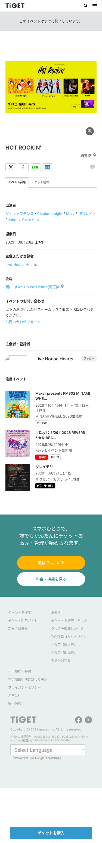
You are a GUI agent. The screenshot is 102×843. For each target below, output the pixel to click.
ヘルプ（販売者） (64, 652)
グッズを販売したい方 (67, 629)
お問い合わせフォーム (23, 321)
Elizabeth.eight (50, 213)
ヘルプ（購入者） (64, 645)
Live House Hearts (21, 264)
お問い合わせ (61, 660)
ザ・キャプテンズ (19, 213)
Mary (70, 213)
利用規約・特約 (19, 671)
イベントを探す (19, 613)
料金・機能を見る (51, 579)
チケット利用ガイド (23, 621)
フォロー (89, 358)
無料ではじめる (51, 562)
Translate (53, 758)
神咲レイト (87, 213)
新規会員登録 (18, 629)
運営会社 (14, 695)
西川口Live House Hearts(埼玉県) (33, 287)
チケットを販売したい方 (69, 621)
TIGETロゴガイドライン (69, 637)
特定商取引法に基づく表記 (27, 680)
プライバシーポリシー (24, 688)
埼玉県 (86, 155)
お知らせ (57, 613)
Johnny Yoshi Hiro (23, 219)
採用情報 (14, 703)
